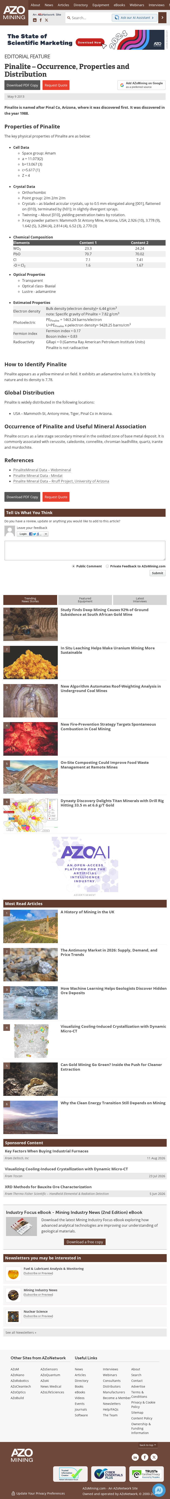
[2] (30, 662)
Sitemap (137, 1412)
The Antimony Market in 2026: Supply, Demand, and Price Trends (109, 952)
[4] (30, 738)
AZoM (15, 1369)
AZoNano (17, 1375)
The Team (110, 1415)
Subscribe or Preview (38, 1273)
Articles (80, 1375)
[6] (30, 815)
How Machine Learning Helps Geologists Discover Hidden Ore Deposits (114, 990)
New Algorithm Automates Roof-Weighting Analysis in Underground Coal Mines (111, 688)
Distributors (112, 1386)
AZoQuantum (50, 1375)
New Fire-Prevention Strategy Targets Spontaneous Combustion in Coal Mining (108, 726)
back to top (147, 1445)
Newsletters (112, 1404)
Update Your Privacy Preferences (40, 1493)
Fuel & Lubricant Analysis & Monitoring (54, 1268)
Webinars (110, 1375)
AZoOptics (18, 1392)
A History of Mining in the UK (87, 911)
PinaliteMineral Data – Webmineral (42, 469)
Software (81, 1415)
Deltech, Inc (21, 1158)
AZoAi (45, 1381)
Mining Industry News (40, 1290)
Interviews (110, 1369)
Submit (157, 573)
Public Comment (89, 566)
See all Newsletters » (21, 1332)
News (79, 1369)
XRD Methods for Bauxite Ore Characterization (48, 1186)
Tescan (17, 1176)
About (135, 1369)
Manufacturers (114, 1392)
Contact (137, 1381)
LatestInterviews (140, 599)
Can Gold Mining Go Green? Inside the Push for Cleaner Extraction (111, 1067)
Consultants (112, 1381)
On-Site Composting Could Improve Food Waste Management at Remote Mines (105, 764)
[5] (30, 777)
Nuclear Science (36, 1311)
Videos (80, 1398)
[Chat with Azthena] (159, 1490)
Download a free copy (85, 1242)
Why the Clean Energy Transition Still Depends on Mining (113, 1102)
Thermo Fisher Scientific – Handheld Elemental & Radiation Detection (61, 1194)
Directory (81, 5)
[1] (30, 624)
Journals (81, 1409)
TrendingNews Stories (30, 599)
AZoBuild (17, 1398)
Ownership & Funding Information (141, 1428)
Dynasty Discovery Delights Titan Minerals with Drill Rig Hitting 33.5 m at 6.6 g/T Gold (112, 803)
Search (136, 1375)
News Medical (51, 1386)
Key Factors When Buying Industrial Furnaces (46, 1151)
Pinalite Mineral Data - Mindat (38, 475)
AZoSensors (49, 1369)
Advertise (138, 1386)
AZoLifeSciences (52, 1392)
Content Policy (141, 1418)
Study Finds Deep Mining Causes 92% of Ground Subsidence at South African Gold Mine (105, 612)
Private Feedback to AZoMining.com (138, 566)
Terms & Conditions (139, 1394)
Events (80, 1404)
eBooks (80, 1392)
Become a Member (117, 1398)
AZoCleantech (21, 1386)
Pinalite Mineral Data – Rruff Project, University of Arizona (61, 481)
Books (79, 1386)
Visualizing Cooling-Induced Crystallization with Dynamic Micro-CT (113, 1028)
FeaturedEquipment (85, 599)
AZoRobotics (20, 1381)
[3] (30, 700)
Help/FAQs (110, 1409)
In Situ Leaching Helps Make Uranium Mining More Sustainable (108, 650)
